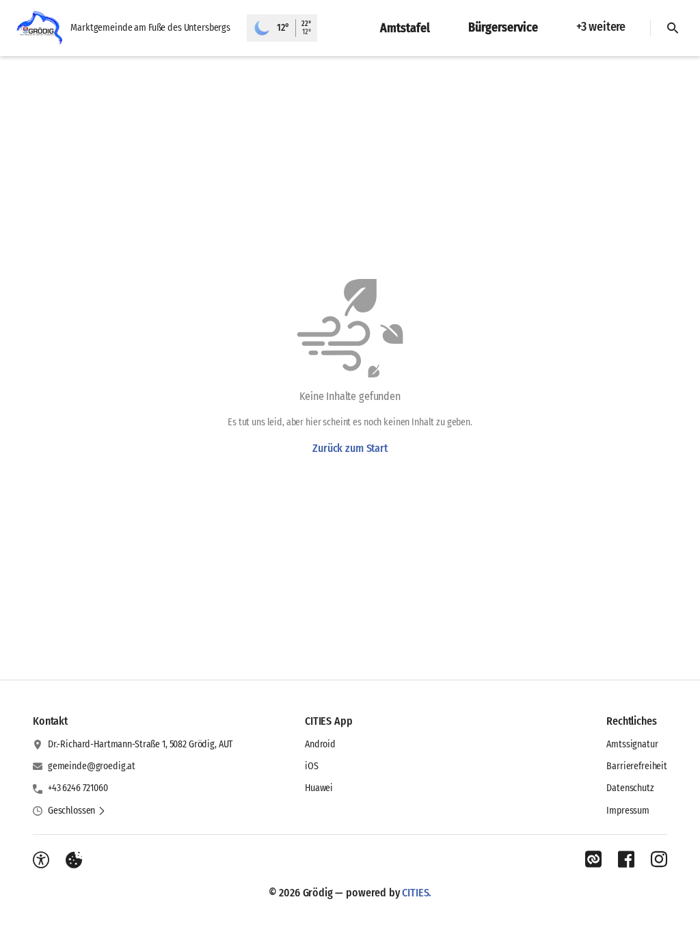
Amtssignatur (632, 744)
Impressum (627, 810)
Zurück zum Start (349, 448)
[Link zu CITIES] (593, 859)
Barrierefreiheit (636, 766)
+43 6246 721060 (78, 788)
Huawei (319, 788)
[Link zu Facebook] (626, 859)
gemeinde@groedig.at (91, 766)
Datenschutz (630, 788)
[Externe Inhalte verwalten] (74, 860)
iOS (312, 766)
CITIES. (416, 892)
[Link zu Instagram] (659, 859)
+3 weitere (600, 26)
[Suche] (673, 28)
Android (320, 744)
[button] (77, 811)
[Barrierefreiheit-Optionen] (41, 860)
